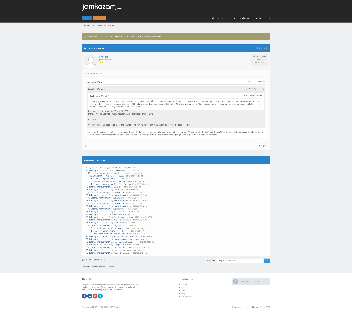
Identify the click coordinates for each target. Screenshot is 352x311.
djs (115, 214)
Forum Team (187, 296)
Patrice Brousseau (121, 195)
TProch (116, 189)
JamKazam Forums (92, 36)
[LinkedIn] (89, 296)
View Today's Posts (106, 25)
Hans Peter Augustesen (123, 217)
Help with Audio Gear (130, 36)
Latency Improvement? (94, 167)
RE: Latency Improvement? (98, 170)
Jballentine (112, 167)
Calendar (257, 18)
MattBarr (117, 222)
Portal (211, 18)
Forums (221, 18)
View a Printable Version (94, 260)
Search (232, 18)
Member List (244, 18)
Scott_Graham (125, 184)
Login (87, 18)
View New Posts (89, 25)
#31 (266, 73)
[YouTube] (95, 296)
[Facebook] (84, 296)
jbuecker (117, 170)
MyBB (94, 307)
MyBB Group (113, 307)
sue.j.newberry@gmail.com (125, 242)
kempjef (117, 244)
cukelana (117, 211)
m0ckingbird (254, 307)
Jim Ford (103, 56)
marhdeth (123, 231)
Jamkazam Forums (110, 36)
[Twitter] (100, 296)
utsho (121, 178)
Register (99, 18)
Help (268, 18)
